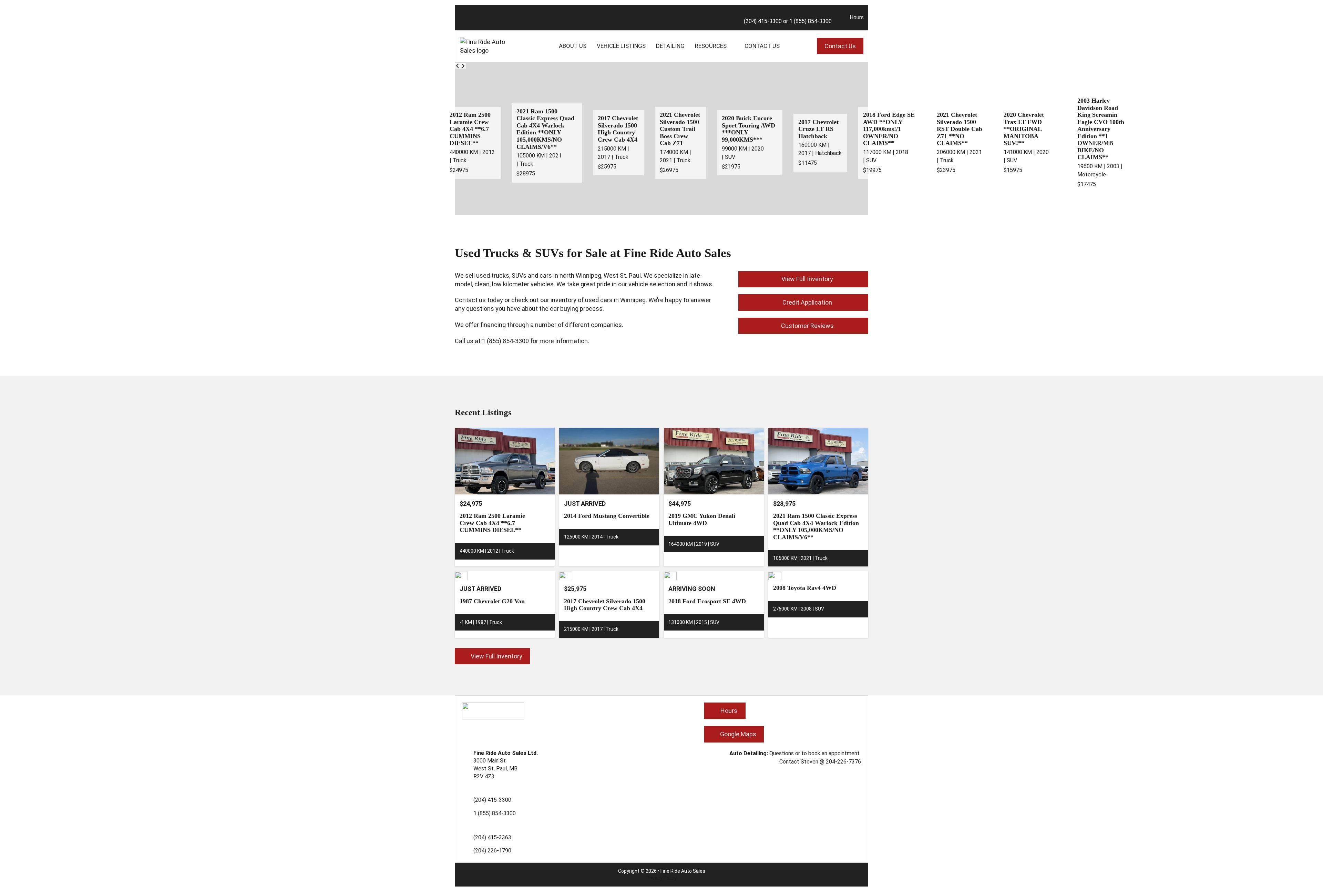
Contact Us (762, 45)
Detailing (670, 45)
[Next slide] (463, 66)
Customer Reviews (807, 325)
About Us (572, 45)
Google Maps (738, 734)
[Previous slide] (457, 66)
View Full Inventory (807, 279)
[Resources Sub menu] (731, 46)
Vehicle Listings (621, 45)
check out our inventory (543, 300)
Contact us (470, 300)
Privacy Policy (661, 878)
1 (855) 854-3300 (810, 21)
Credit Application (807, 302)
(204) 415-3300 (763, 21)
